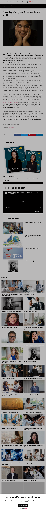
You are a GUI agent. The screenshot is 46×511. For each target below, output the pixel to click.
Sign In (26, 508)
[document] (23, 255)
